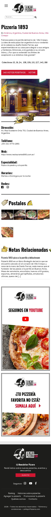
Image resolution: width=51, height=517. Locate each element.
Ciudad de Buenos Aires (33, 33)
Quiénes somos (18, 499)
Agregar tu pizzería (12, 496)
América (8, 33)
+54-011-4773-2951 (10, 144)
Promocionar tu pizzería (34, 496)
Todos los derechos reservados (23, 507)
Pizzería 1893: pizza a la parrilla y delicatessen (20, 257)
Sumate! (25, 475)
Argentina (17, 33)
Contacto (33, 499)
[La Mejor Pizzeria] (24, 7)
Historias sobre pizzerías (29, 493)
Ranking (11, 493)
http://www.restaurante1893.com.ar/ (18, 155)
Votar (31, 73)
